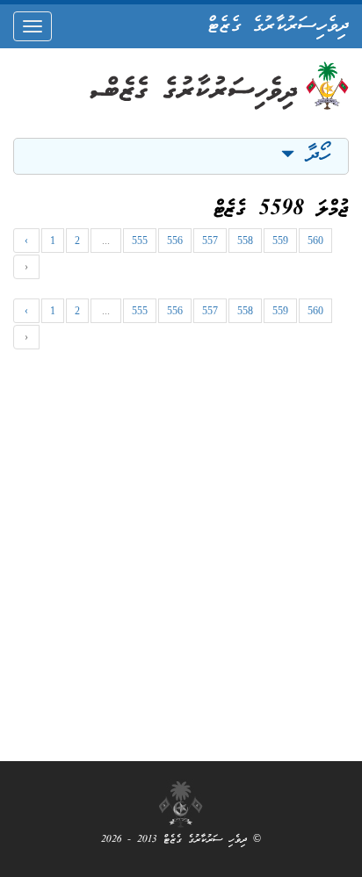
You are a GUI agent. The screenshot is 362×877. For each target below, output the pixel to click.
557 (210, 240)
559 (280, 240)
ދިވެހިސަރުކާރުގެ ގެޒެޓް (278, 26)
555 (140, 240)
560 (315, 240)
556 (175, 240)
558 (245, 240)
